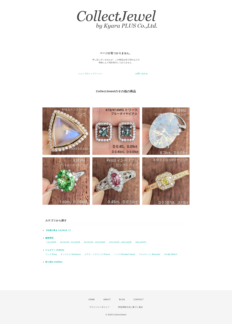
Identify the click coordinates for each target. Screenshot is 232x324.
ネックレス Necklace (71, 254)
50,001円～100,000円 (94, 242)
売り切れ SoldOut (53, 262)
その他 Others (170, 254)
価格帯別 (49, 238)
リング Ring (51, 254)
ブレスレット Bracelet (149, 254)
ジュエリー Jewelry (54, 250)
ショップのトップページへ (90, 74)
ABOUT (107, 299)
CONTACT (139, 299)
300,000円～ (141, 242)
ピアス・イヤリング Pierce (97, 254)
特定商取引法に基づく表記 (130, 307)
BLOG (122, 299)
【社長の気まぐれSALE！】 (58, 230)
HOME (92, 299)
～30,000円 (50, 242)
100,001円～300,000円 (120, 242)
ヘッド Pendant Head (124, 254)
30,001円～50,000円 (70, 242)
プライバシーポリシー (99, 307)
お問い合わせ (141, 74)
